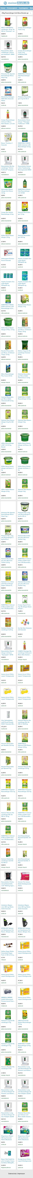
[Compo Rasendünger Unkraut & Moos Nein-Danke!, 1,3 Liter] (8, 114)
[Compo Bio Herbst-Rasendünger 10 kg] (8, 206)
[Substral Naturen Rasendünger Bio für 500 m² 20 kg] (8, 806)
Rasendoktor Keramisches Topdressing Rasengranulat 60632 (24, 168)
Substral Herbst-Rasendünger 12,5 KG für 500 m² (7, 860)
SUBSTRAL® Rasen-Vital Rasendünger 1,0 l (24, 75)
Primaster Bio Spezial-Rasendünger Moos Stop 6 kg (8, 75)
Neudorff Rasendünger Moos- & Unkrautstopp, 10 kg (24, 329)
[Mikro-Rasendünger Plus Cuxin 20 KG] (8, 368)
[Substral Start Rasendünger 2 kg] (24, 414)
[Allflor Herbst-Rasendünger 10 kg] (8, 483)
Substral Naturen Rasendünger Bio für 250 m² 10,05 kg (24, 722)
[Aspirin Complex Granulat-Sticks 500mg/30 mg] (24, 252)
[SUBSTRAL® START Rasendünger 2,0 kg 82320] (24, 1037)
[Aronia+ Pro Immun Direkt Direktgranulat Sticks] (24, 876)
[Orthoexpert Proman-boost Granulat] (8, 252)
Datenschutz (12, 1173)
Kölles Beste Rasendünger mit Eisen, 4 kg (24, 468)
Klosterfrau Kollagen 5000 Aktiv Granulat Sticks (7, 98)
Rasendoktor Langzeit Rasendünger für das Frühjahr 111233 (24, 1091)
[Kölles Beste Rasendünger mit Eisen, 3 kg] (8, 460)
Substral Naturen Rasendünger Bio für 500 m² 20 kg (7, 814)
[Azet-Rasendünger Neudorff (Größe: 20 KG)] (24, 830)
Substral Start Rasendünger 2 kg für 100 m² (8, 422)
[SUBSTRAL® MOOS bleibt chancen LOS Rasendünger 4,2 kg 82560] (8, 298)
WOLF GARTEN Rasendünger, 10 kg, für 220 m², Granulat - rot (8, 29)
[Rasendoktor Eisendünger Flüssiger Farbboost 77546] (25, 114)
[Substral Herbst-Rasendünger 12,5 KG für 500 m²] (8, 853)
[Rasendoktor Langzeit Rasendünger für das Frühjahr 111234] (8, 1107)
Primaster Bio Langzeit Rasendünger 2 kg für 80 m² (7, 537)
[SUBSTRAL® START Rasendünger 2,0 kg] (24, 391)
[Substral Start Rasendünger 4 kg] (24, 483)
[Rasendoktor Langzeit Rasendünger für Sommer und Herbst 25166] (8, 1084)
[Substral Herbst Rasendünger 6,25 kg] (8, 622)
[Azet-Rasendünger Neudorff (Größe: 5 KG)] (24, 853)
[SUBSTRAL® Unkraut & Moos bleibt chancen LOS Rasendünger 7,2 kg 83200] (25, 806)
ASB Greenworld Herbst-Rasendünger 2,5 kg (24, 1022)
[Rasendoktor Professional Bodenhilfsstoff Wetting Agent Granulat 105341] (8, 876)
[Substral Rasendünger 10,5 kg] (24, 229)
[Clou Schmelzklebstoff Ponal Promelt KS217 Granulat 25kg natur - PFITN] (8, 714)
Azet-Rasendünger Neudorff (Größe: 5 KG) (24, 860)
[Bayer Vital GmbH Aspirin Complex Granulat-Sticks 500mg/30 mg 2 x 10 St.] (8, 1153)
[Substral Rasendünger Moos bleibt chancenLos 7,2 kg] (24, 368)
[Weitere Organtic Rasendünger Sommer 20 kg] (24, 345)
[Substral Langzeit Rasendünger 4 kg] (8, 1014)
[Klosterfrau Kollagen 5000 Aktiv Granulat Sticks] (8, 91)
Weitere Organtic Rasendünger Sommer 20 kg (24, 352)
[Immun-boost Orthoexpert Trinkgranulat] (8, 668)
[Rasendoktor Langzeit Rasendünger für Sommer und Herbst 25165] (25, 1060)
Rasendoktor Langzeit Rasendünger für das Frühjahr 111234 (7, 1114)
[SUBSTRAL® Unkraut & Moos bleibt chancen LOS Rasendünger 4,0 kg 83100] (8, 830)
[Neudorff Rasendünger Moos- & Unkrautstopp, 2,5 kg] (8, 345)
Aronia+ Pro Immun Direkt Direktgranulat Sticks (24, 883)
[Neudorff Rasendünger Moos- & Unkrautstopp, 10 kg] (24, 321)
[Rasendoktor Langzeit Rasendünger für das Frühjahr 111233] (25, 1084)
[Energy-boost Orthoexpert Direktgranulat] (24, 1153)
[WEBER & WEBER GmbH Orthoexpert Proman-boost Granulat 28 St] (8, 991)
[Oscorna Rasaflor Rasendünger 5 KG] (8, 1060)
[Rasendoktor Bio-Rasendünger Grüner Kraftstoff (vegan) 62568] (8, 160)
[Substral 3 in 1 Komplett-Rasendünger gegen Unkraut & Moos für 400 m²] (8, 576)
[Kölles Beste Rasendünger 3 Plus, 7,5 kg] (8, 321)
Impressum (21, 1173)
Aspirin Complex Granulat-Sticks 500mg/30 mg (24, 260)
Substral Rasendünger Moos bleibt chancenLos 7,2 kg (24, 375)
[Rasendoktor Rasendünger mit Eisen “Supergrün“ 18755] (8, 645)
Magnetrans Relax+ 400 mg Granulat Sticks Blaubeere (7, 1137)
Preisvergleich (12, 8)
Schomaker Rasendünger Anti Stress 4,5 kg (7, 191)
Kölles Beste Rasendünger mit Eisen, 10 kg (24, 445)
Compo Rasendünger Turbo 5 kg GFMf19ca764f (24, 52)
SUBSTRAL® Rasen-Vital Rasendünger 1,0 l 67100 (24, 191)
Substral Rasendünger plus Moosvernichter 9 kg (24, 583)
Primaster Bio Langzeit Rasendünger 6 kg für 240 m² (24, 514)
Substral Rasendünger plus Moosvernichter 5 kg (24, 537)
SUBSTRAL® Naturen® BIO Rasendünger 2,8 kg (24, 745)
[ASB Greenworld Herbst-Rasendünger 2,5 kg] (24, 1014)
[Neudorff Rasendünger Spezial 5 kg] (8, 760)
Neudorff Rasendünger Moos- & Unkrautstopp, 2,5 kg (8, 352)
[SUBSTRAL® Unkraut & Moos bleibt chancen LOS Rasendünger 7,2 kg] (24, 552)
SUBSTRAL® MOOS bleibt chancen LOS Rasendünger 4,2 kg (24, 144)
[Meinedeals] (16, 5)
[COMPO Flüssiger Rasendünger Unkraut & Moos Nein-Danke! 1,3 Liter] (25, 645)
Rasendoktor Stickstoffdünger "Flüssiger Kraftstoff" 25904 (7, 52)
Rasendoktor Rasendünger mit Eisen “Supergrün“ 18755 (7, 652)
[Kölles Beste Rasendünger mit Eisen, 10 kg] (24, 437)
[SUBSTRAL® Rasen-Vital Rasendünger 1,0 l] (24, 68)
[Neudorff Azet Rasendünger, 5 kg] (24, 298)
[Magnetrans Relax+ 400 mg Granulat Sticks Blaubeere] (8, 1130)
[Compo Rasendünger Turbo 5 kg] (24, 21)
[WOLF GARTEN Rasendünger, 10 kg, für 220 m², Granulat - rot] (8, 21)
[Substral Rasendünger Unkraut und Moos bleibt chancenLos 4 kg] (24, 1107)
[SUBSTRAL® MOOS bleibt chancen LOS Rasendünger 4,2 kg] (24, 137)
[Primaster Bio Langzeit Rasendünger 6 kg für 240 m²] (24, 506)
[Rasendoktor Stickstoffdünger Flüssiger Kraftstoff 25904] (8, 44)
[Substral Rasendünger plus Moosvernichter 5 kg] (24, 529)
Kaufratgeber (23, 8)
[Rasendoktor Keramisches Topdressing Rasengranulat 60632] (25, 160)
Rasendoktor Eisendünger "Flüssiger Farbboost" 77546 (24, 121)
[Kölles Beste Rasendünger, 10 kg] (8, 229)
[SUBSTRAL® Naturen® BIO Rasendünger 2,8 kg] (24, 737)
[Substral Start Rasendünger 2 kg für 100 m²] (8, 414)
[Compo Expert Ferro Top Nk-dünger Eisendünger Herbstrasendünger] (24, 599)
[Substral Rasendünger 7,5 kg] (24, 206)
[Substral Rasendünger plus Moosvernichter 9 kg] (24, 576)
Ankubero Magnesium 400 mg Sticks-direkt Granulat (7, 906)
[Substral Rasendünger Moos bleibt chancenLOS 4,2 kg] (8, 391)
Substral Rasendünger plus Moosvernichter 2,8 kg (7, 560)
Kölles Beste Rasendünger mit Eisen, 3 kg (7, 468)
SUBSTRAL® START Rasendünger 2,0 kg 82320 (24, 1045)
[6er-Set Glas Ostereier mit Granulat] (24, 622)
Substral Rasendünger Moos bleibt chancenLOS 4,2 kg (7, 398)
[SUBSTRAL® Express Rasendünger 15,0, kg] (8, 783)
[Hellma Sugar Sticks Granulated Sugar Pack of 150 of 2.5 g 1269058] (8, 945)
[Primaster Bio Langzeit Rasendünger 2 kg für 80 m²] (8, 529)
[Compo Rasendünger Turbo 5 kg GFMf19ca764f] (24, 44)
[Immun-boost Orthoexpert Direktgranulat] (24, 945)
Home (3, 8)
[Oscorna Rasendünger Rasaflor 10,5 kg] (8, 737)
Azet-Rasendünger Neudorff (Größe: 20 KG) (24, 837)
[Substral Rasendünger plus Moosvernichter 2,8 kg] (8, 552)
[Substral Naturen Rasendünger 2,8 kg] (24, 760)
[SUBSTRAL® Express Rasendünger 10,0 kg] (24, 783)
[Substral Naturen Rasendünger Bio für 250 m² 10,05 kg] (24, 714)
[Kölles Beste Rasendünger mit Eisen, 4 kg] (24, 460)
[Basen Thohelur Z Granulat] (8, 137)
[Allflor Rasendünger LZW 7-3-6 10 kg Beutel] (8, 437)
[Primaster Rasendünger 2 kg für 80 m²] (24, 91)
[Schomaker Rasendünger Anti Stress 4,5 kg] (8, 183)
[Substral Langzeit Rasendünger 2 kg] (8, 1037)
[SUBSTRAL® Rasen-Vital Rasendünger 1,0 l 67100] (25, 183)
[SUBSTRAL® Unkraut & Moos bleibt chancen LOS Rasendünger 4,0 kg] (8, 599)
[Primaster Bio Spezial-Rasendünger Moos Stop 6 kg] (8, 68)
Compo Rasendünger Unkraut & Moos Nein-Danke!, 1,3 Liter (8, 121)
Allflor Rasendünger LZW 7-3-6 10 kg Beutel (7, 445)
